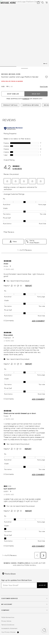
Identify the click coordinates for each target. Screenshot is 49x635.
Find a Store (10, 573)
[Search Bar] (42, 2)
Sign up (42, 585)
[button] (44, 630)
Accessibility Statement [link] (9, 628)
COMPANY (5, 610)
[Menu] (46, 2)
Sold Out (36, 94)
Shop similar (13, 94)
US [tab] (12, 86)
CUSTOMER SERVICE (9, 598)
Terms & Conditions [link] (7, 625)
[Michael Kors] (8, 2)
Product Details (10, 105)
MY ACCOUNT (6, 604)
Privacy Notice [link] (6, 621)
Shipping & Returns (31, 105)
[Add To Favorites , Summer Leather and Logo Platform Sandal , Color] (46, 77)
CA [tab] (7, 86)
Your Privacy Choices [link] (8, 632)
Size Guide (44, 86)
